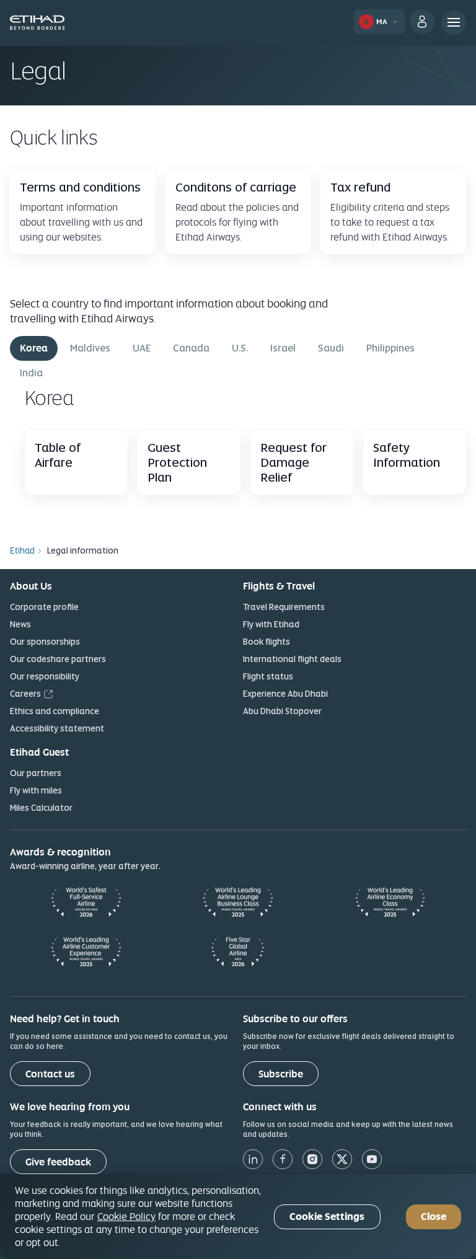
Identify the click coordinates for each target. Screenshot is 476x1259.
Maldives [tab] (90, 348)
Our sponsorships (45, 641)
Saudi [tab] (331, 348)
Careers (25, 693)
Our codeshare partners (58, 659)
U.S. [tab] (240, 348)
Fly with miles (36, 790)
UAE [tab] (142, 348)
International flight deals (292, 659)
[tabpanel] (238, 450)
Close (433, 1216)
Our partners (35, 773)
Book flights (266, 641)
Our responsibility (44, 676)
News (20, 624)
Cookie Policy (126, 1216)
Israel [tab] (283, 348)
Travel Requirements (284, 606)
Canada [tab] (191, 348)
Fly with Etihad (271, 624)
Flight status (268, 676)
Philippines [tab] (390, 348)
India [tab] (31, 372)
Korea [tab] (34, 348)
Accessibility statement (57, 728)
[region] (238, 1216)
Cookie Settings (326, 1216)
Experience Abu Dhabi (285, 693)
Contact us (50, 1073)
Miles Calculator (41, 807)
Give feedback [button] (58, 1161)
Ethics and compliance (54, 711)
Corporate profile (44, 606)
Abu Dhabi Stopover (282, 711)
